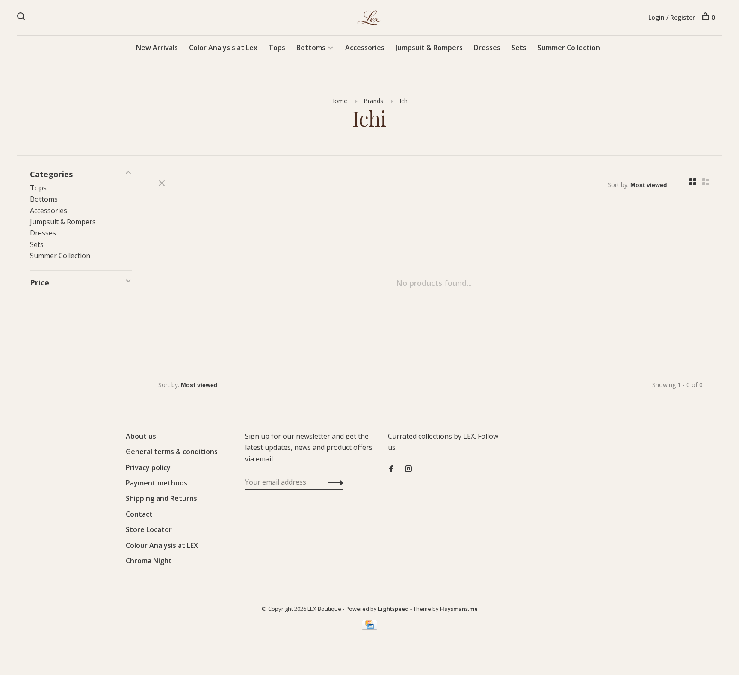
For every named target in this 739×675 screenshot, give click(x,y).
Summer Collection (569, 47)
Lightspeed (393, 609)
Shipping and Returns (161, 498)
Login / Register (671, 17)
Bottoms (310, 47)
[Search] (22, 17)
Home (338, 101)
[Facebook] (391, 469)
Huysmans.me (459, 609)
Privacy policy (148, 467)
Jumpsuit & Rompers (429, 47)
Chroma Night (149, 560)
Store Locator (149, 529)
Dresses (487, 47)
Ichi (404, 101)
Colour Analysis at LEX (162, 545)
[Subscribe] (333, 482)
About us (141, 436)
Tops (277, 47)
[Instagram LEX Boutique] (408, 469)
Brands (373, 101)
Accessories (364, 47)
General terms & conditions (172, 451)
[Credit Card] (369, 627)
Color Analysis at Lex (223, 47)
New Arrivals (157, 47)
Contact (139, 514)
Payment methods (156, 483)
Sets (518, 47)
